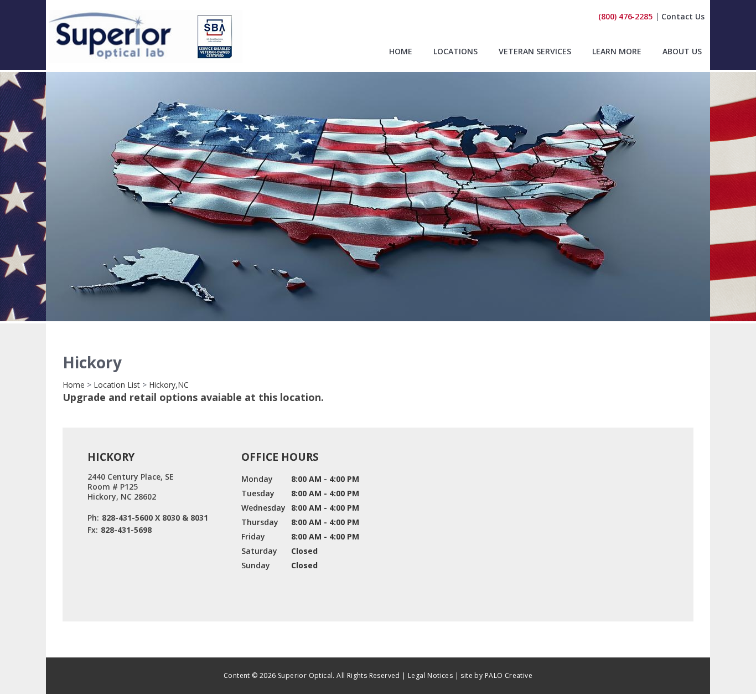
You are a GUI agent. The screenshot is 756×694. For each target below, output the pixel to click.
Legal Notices (430, 675)
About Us (682, 51)
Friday (253, 536)
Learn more (616, 51)
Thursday (259, 522)
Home (400, 51)
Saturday (259, 551)
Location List (117, 384)
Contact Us (683, 16)
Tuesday (258, 493)
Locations (455, 51)
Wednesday (263, 507)
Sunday (255, 565)
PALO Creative (508, 675)
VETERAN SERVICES (535, 51)
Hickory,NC (169, 384)
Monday (257, 479)
